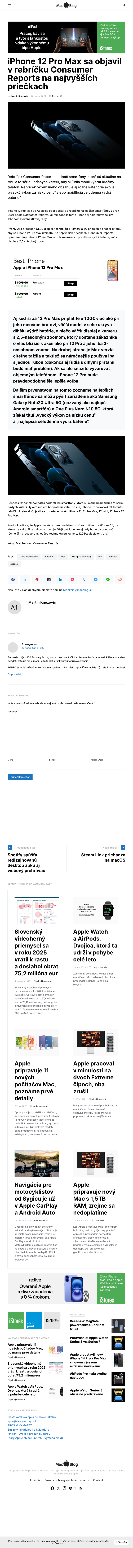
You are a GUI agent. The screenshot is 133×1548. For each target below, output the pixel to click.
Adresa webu (97, 759)
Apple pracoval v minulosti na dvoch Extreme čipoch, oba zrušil (93, 1077)
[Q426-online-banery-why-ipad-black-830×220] (66, 37)
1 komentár (57, 96)
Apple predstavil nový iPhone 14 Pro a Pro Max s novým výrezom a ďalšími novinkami (88, 1360)
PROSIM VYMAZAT (20, 1425)
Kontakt (98, 1480)
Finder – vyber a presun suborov (29, 1433)
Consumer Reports (29, 556)
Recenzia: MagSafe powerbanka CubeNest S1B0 (87, 1325)
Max (63, 556)
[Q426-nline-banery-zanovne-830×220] (66, 1288)
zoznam (14, 564)
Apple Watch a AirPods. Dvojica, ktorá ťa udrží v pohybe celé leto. (95, 945)
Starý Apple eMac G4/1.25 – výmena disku (35, 1438)
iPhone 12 (49, 556)
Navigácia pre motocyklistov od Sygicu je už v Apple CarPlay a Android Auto (36, 1198)
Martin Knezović (19, 96)
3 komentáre (98, 1220)
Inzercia (35, 1480)
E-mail (52, 759)
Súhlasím (121, 1542)
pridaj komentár (43, 981)
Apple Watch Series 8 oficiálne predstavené (86, 1392)
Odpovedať (14, 674)
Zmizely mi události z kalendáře (28, 1429)
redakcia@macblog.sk (77, 590)
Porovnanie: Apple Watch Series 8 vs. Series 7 (89, 1340)
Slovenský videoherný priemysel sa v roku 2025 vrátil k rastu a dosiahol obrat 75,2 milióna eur (36, 952)
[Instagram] (64, 1488)
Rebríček (113, 556)
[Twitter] (58, 1488)
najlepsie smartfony (81, 556)
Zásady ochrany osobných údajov (67, 1480)
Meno (10, 759)
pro (100, 556)
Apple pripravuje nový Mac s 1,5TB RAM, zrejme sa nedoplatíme (94, 1198)
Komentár (13, 711)
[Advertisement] (66, 812)
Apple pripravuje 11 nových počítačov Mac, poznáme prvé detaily (35, 1081)
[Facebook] (52, 1488)
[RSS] (80, 1488)
